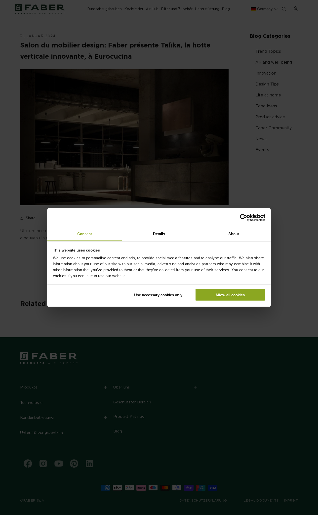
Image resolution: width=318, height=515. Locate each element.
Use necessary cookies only (158, 295)
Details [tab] (159, 234)
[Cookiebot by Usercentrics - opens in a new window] (243, 217)
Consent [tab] (84, 234)
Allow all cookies (230, 295)
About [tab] (233, 234)
